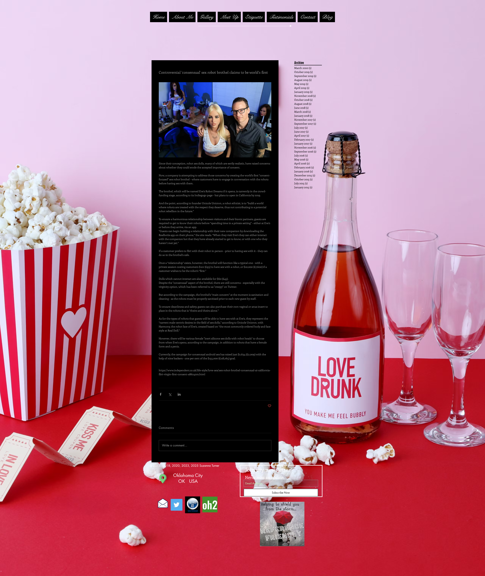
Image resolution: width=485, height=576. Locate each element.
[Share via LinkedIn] (179, 394)
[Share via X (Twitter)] (170, 394)
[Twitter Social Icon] (176, 505)
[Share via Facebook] (160, 394)
